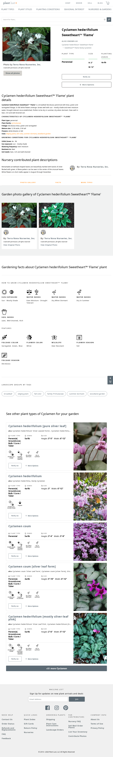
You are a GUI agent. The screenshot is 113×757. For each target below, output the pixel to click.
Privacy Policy (97, 728)
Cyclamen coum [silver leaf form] (32, 566)
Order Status (8, 724)
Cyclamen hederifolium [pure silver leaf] (37, 426)
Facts (58, 182)
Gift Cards (29, 724)
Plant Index (29, 719)
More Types (87, 182)
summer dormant (30, 134)
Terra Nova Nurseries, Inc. (21, 238)
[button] (105, 20)
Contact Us (7, 719)
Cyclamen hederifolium (25, 476)
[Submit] (109, 19)
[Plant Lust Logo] (10, 3)
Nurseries (28, 732)
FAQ (4, 734)
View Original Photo (11, 245)
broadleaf (8, 394)
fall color (20, 134)
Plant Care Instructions (52, 725)
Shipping (50, 719)
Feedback (6, 738)
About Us (95, 719)
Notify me (86, 77)
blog (100, 3)
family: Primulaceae (55, 394)
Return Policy (30, 728)
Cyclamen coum (19, 526)
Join (76, 699)
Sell (90, 3)
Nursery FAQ (74, 721)
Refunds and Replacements (9, 729)
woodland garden (44, 134)
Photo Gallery (28, 182)
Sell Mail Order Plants (75, 727)
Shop (68, 3)
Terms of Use (97, 724)
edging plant (11, 134)
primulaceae (16, 123)
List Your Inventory (77, 732)
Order (79, 3)
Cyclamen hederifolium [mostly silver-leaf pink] (38, 618)
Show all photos (13, 73)
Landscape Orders (55, 730)
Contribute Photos (77, 736)
